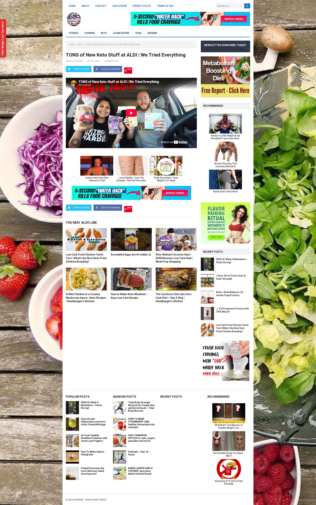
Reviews (152, 33)
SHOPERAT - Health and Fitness (89, 499)
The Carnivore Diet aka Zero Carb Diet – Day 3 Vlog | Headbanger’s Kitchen (174, 298)
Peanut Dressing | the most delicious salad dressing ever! (92, 471)
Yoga (138, 33)
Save (129, 69)
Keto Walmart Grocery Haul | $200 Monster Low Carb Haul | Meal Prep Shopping (174, 258)
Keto (104, 33)
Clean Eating (121, 33)
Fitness (73, 33)
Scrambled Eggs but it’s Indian (129, 254)
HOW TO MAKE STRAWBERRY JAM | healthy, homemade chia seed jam (141, 423)
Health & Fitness (74, 61)
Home (72, 6)
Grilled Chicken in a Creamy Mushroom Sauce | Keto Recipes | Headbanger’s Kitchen (86, 298)
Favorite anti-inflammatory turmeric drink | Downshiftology (93, 422)
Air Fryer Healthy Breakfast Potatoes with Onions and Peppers (94, 438)
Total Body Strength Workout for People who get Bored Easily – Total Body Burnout (141, 406)
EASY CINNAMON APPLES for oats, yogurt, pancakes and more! (141, 438)
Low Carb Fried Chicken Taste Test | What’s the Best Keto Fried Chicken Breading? (86, 258)
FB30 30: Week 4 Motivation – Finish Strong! (91, 405)
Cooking (89, 33)
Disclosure (119, 6)
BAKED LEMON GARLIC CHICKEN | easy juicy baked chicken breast (140, 471)
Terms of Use (165, 6)
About (85, 6)
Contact (100, 6)
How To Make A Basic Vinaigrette (92, 453)
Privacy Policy (142, 6)
